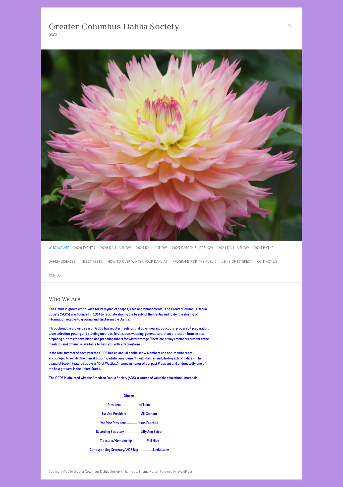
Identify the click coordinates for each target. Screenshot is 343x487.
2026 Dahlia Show (115, 247)
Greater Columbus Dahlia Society (114, 26)
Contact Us (267, 261)
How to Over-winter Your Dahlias (137, 261)
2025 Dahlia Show (151, 247)
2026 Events (84, 247)
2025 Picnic (263, 247)
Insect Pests (92, 261)
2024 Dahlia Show (233, 247)
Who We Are (59, 247)
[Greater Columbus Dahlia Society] (171, 52)
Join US (55, 275)
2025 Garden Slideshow (192, 247)
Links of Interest (236, 261)
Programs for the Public (194, 261)
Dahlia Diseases (62, 261)
